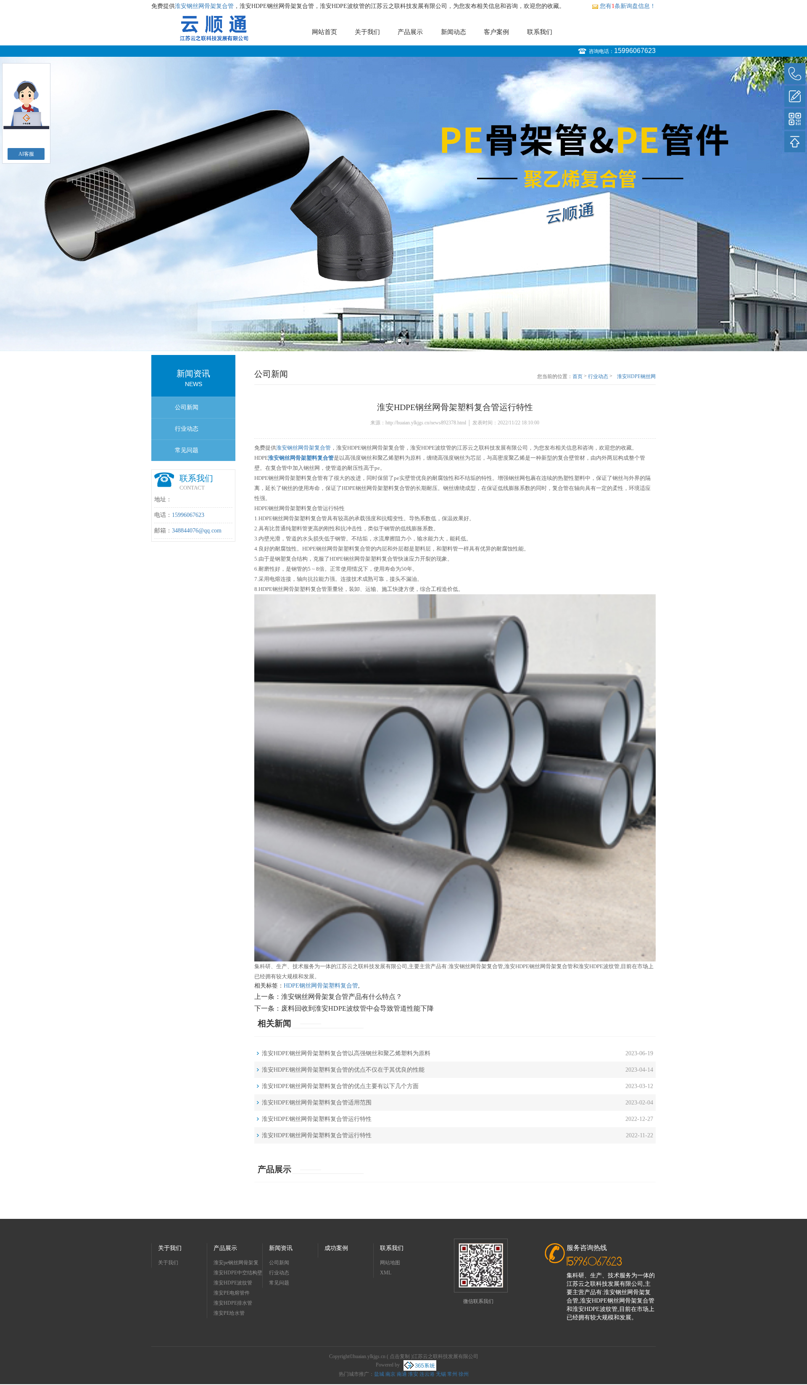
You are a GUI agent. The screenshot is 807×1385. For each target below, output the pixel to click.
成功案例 (336, 1248)
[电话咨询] (794, 73)
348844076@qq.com (197, 530)
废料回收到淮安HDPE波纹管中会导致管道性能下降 (357, 1008)
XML (385, 1273)
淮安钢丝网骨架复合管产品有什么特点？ (341, 996)
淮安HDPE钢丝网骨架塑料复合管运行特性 (635, 376)
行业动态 (186, 429)
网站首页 (324, 32)
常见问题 (186, 450)
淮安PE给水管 (229, 1313)
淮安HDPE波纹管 (233, 1283)
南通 (402, 1374)
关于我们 (367, 32)
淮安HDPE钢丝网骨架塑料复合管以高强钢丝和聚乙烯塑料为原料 (346, 1053)
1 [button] (399, 340)
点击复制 (400, 1356)
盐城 (379, 1374)
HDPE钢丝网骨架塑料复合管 (321, 985)
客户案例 (496, 32)
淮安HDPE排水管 (233, 1303)
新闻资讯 (281, 1248)
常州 (452, 1374)
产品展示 (410, 32)
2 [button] (407, 340)
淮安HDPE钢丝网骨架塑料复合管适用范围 (317, 1102)
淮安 (413, 1374)
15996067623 (635, 50)
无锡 (441, 1374)
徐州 (464, 1374)
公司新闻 (186, 407)
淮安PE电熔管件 (232, 1293)
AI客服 (26, 154)
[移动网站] (794, 119)
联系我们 (539, 32)
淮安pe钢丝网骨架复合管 (236, 1264)
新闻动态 (453, 32)
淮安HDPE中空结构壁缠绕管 (238, 1274)
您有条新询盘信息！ (628, 6)
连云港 (427, 1374)
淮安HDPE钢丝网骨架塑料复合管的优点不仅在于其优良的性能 (343, 1070)
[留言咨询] (794, 96)
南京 (390, 1374)
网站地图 (390, 1263)
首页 (577, 376)
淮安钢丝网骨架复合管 (204, 6)
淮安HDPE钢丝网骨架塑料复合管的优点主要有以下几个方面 (340, 1086)
